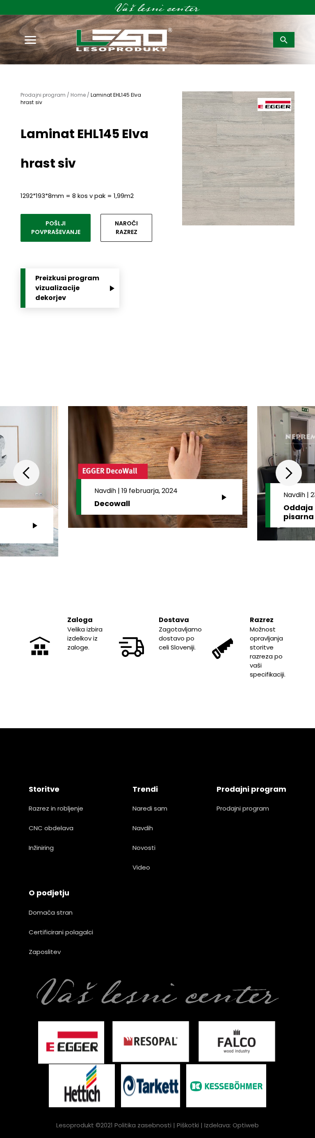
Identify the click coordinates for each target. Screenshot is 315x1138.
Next (289, 473)
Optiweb (246, 1125)
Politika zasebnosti (142, 1125)
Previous (26, 473)
